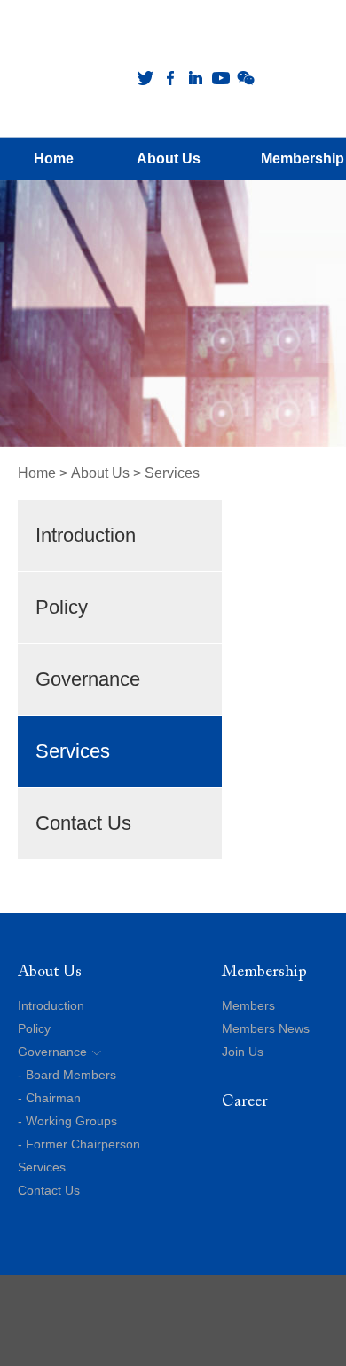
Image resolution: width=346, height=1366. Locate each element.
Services (172, 472)
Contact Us (83, 823)
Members (248, 1005)
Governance (87, 679)
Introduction (85, 535)
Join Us (242, 1051)
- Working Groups (67, 1121)
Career (245, 1102)
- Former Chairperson (79, 1144)
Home (37, 472)
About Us (100, 472)
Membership (264, 973)
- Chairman (49, 1098)
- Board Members (67, 1075)
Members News (266, 1028)
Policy (61, 607)
